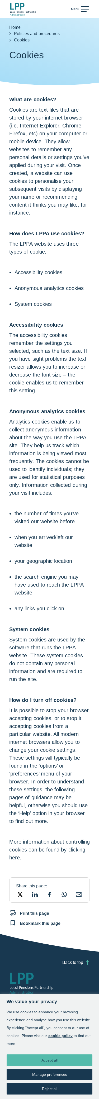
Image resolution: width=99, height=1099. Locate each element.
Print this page (34, 913)
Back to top (72, 962)
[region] (49, 1046)
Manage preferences (49, 1074)
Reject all (49, 1089)
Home (15, 27)
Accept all (49, 1060)
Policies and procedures (37, 33)
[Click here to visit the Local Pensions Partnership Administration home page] (23, 9)
